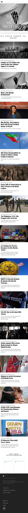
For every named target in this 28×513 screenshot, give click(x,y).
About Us (5, 500)
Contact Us (6, 488)
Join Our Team (6, 492)
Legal (4, 505)
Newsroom (5, 503)
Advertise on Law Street (9, 490)
